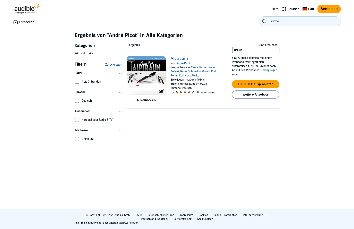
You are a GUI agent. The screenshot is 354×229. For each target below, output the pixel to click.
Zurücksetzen (113, 64)
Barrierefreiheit (183, 219)
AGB (140, 215)
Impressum (187, 215)
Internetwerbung (253, 215)
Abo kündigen (205, 219)
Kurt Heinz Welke (189, 75)
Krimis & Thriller (84, 53)
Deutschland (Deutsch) (155, 219)
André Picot (183, 63)
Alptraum (179, 58)
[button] (98, 73)
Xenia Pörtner (199, 67)
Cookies (204, 215)
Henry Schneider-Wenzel (195, 71)
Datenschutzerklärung (161, 215)
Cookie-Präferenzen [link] (225, 215)
